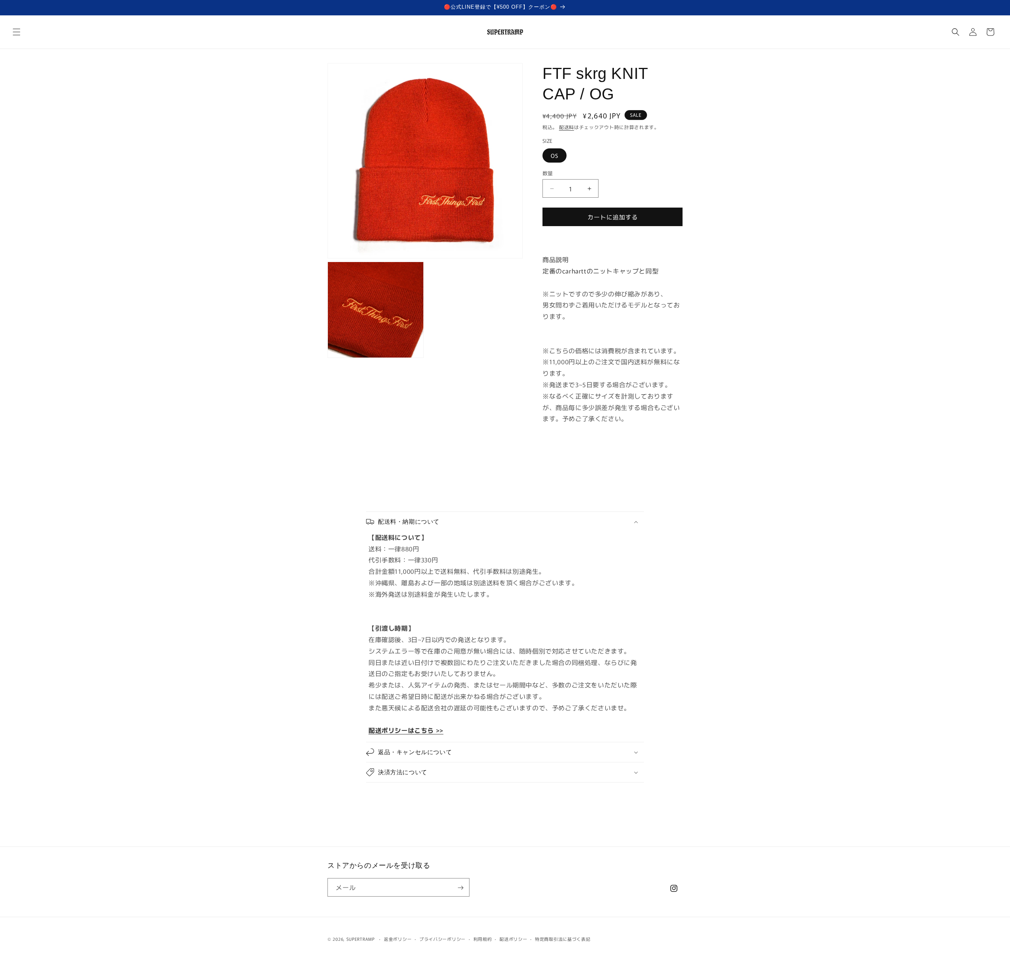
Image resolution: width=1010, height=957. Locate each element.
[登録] (460, 887)
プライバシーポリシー (442, 938)
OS (554, 155)
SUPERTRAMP (360, 939)
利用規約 (482, 938)
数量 (547, 173)
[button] (16, 32)
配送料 (566, 127)
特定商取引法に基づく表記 (562, 938)
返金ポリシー (397, 938)
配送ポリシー (513, 938)
